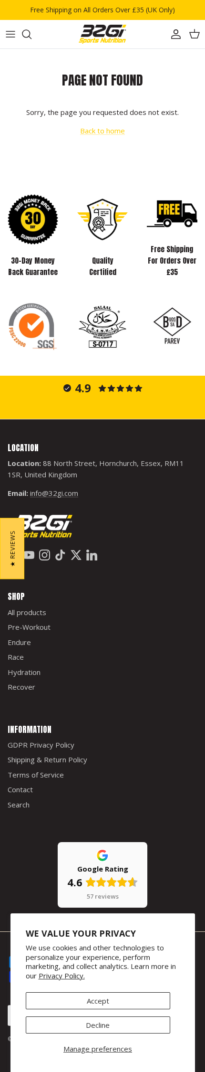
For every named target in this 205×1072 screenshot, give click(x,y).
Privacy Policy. (62, 975)
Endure (19, 642)
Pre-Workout (29, 627)
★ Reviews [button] (12, 548)
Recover (21, 687)
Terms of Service (36, 774)
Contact (20, 789)
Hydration (24, 672)
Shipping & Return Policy (47, 759)
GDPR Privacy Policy (41, 744)
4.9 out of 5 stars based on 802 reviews (102, 408)
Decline (98, 1025)
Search (19, 804)
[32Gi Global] (102, 34)
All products (27, 612)
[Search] (31, 34)
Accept (98, 1001)
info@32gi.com (54, 493)
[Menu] (10, 34)
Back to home (102, 130)
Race (16, 657)
